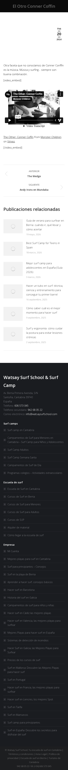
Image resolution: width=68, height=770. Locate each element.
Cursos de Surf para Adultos (23, 512)
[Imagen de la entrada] (13, 226)
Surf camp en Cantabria (20, 430)
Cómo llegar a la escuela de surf (25, 535)
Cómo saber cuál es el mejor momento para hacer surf (43, 310)
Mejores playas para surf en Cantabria (28, 559)
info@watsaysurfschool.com (41, 414)
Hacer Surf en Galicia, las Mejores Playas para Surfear (32, 650)
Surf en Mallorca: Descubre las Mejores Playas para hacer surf (33, 670)
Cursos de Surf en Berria (21, 496)
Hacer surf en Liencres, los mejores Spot (30, 699)
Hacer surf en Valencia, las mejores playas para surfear (34, 623)
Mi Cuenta (13, 551)
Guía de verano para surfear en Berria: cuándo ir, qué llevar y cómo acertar (45, 225)
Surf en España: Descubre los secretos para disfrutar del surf (32, 732)
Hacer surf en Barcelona (21, 589)
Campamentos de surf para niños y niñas (30, 605)
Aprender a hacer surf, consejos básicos (30, 582)
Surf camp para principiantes (23, 722)
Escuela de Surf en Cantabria (23, 489)
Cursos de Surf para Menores (24, 504)
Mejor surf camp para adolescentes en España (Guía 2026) (44, 267)
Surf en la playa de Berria (21, 574)
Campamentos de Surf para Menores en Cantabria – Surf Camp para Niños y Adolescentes (35, 440)
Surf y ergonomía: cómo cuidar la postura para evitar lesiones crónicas (44, 333)
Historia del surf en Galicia (22, 597)
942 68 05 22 (35, 410)
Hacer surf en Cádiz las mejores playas (29, 613)
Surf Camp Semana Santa (21, 457)
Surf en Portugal (16, 679)
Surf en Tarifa (14, 707)
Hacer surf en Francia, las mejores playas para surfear (33, 689)
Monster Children (51, 137)
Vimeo (11, 141)
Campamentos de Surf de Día (24, 465)
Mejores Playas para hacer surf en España (31, 632)
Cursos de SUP (15, 519)
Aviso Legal (41, 754)
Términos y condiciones (20, 754)
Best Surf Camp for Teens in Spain (43, 245)
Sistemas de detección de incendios (27, 640)
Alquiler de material (18, 527)
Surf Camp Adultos (18, 449)
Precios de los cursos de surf (23, 660)
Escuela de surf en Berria (34, 758)
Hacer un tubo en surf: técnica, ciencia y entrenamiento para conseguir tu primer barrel (44, 290)
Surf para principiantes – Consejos (26, 566)
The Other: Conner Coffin (18, 137)
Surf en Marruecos (17, 714)
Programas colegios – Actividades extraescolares (34, 473)
